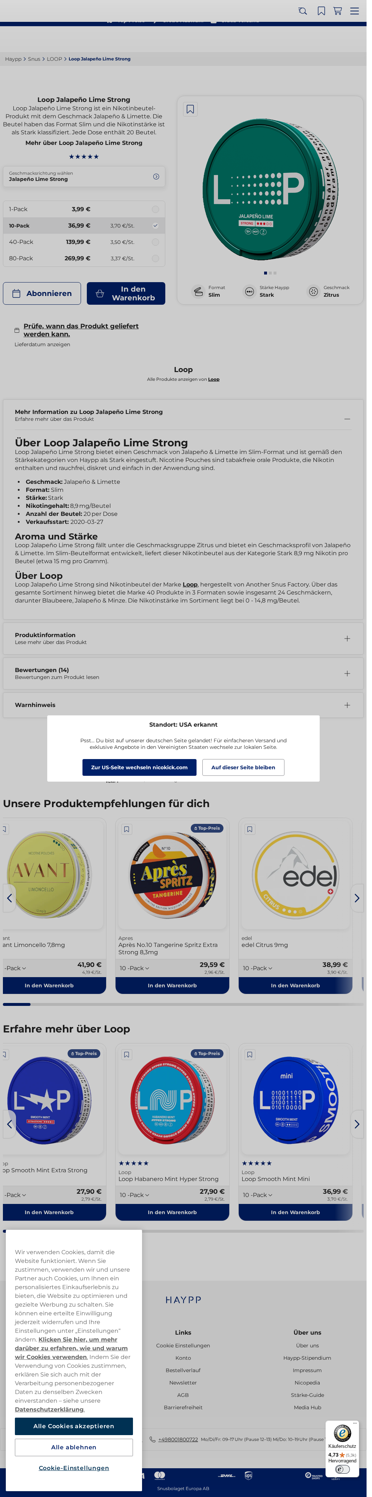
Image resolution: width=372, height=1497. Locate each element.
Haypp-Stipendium (307, 1358)
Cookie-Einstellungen (74, 1468)
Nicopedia (307, 1382)
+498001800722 (178, 1439)
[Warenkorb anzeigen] (339, 39)
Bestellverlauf (183, 1370)
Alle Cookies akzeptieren (73, 1426)
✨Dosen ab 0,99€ (180, 7)
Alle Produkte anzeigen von (183, 379)
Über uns (308, 1332)
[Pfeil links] (9, 898)
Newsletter (183, 1382)
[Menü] (355, 1425)
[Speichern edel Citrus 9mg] (249, 829)
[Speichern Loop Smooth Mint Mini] (249, 1054)
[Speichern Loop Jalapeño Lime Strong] (190, 109)
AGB (183, 1395)
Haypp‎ (13, 59)
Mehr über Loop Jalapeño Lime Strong (83, 142)
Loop (190, 584)
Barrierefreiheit (183, 1407)
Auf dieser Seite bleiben (243, 767)
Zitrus (331, 295)
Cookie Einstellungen (183, 1345)
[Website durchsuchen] (307, 39)
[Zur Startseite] (32, 39)
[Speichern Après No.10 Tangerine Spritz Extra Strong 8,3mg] (126, 829)
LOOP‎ (54, 59)
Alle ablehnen (74, 1447)
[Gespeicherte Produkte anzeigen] (323, 39)
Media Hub (307, 1407)
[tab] (265, 273)
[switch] (342, 1469)
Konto (183, 1358)
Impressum (307, 1370)
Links (183, 1332)
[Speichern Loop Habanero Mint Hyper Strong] (126, 1054)
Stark (267, 295)
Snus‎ (34, 59)
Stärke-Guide (307, 1395)
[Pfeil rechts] (357, 898)
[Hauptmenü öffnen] (355, 39)
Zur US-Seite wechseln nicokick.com (139, 767)
